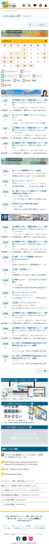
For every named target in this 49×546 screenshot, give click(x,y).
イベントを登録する (39, 25)
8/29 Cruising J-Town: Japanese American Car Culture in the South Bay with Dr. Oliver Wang (21, 463)
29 (24, 66)
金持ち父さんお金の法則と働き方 (27, 204)
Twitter (25, 539)
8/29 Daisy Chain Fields (13, 474)
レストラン (20, 516)
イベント (27, 71)
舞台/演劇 (8, 85)
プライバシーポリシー (40, 526)
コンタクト (5, 526)
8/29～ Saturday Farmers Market (16, 469)
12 (4, 57)
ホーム (3, 11)
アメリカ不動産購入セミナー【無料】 (28, 170)
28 (18, 66)
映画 (18, 80)
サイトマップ (24, 530)
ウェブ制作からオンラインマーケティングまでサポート (21, 490)
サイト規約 (7, 528)
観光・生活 (30, 516)
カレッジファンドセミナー (24, 181)
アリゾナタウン (38, 534)
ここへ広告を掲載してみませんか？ (14, 500)
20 (11, 62)
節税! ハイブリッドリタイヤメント (27, 302)
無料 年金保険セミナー (23, 269)
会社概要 (28, 526)
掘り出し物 (12, 518)
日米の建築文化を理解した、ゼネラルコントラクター (20, 495)
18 (44, 57)
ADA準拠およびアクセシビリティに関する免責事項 (29, 528)
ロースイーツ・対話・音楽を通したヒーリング (18, 481)
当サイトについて (17, 526)
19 (4, 62)
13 (11, 57)
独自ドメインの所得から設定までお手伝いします (18, 486)
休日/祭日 (8, 80)
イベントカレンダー (11, 11)
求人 (37, 516)
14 (18, 57)
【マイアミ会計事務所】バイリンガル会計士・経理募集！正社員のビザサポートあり (24, 456)
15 (24, 57)
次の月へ (40, 371)
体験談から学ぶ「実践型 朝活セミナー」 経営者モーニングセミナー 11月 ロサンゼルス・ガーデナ (30, 102)
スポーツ (39, 76)
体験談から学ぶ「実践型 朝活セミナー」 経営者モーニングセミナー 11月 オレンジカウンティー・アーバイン (30, 130)
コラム (19, 518)
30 (31, 66)
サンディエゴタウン (25, 534)
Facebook (18, 539)
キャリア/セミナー (11, 76)
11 (44, 53)
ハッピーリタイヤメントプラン (26, 292)
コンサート (26, 76)
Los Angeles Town (11, 6)
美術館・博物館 (31, 80)
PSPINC (24, 543)
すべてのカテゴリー (11, 71)
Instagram (31, 539)
